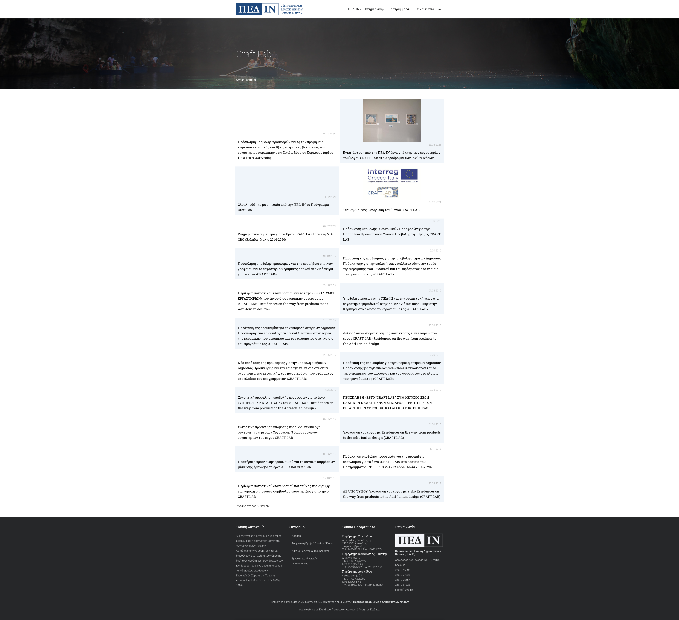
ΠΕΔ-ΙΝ (353, 9)
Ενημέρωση (374, 9)
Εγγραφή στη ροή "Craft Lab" (253, 506)
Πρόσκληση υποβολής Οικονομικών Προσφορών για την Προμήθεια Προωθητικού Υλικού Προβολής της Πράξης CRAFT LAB (391, 234)
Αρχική (240, 79)
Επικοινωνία (424, 9)
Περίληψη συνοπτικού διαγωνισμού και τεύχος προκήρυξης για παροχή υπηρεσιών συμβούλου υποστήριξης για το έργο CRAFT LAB (284, 491)
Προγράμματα (398, 9)
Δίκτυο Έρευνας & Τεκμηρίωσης (310, 551)
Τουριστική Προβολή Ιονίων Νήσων (312, 543)
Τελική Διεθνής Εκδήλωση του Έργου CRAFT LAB (381, 210)
